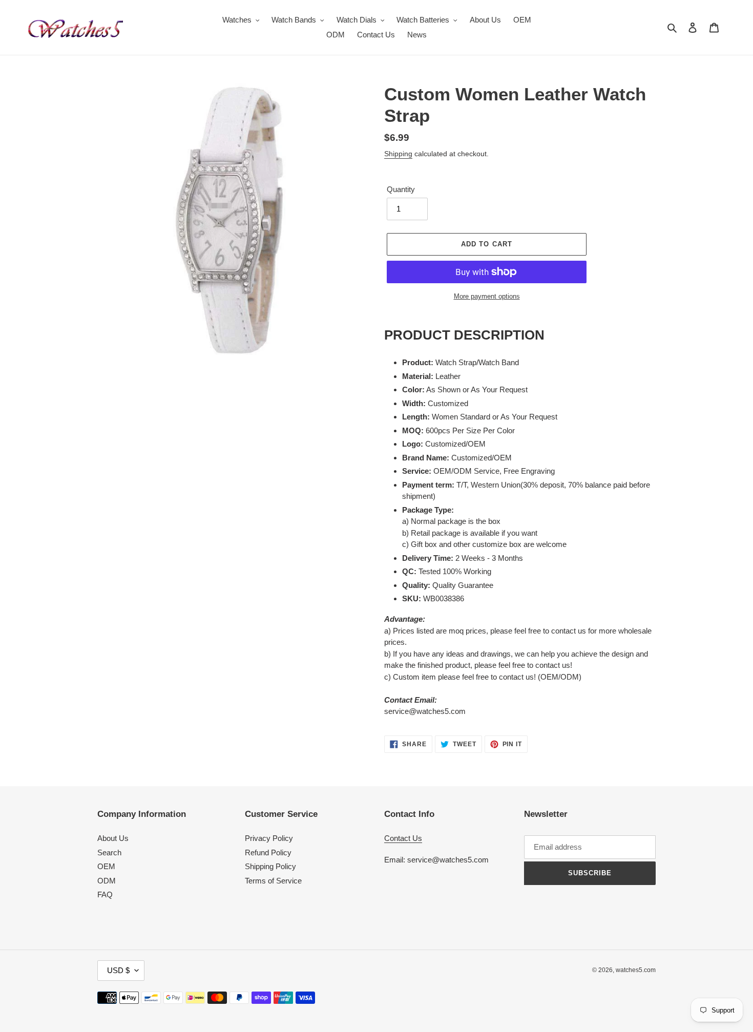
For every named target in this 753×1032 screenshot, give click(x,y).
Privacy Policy (269, 838)
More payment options (487, 296)
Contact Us (403, 838)
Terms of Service (273, 880)
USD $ (118, 970)
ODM (106, 880)
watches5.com (636, 970)
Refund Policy (268, 852)
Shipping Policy (270, 866)
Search (109, 852)
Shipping (398, 154)
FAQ (105, 894)
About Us (113, 838)
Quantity (401, 189)
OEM (106, 866)
